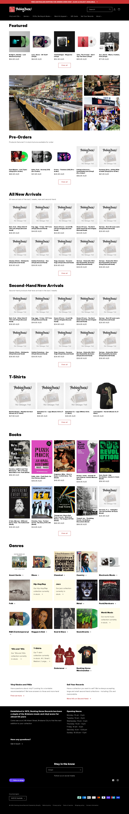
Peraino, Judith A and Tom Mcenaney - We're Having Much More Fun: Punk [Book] (19, 470)
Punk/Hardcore (106, 603)
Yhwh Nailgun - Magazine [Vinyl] (63, 55)
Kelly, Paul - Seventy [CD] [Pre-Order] (41, 170)
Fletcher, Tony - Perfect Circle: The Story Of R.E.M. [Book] (41, 522)
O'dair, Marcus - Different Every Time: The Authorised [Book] (19, 522)
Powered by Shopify (35, 805)
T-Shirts (37, 648)
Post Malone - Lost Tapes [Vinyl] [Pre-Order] (18, 170)
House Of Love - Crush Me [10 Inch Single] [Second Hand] (63, 228)
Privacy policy (57, 805)
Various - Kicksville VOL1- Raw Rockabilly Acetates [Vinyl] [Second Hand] (86, 262)
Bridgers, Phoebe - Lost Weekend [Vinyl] (17, 55)
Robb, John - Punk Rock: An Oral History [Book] (41, 477)
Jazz (58, 584)
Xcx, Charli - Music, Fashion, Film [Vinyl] (109, 55)
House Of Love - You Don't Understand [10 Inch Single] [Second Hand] (86, 228)
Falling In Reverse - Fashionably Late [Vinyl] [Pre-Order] (85, 171)
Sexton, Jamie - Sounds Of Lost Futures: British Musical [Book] (87, 477)
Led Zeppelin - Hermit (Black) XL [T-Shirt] (106, 412)
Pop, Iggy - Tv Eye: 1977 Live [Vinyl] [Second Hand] (42, 227)
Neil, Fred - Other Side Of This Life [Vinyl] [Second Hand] (18, 228)
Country (80, 575)
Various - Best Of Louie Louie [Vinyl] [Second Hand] (109, 227)
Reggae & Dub (38, 632)
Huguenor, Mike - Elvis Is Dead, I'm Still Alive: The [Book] (63, 475)
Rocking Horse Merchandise (84, 669)
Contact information (92, 805)
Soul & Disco (60, 632)
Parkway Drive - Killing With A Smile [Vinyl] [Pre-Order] (109, 170)
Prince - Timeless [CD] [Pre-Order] (64, 170)
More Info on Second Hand (77, 699)
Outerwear (59, 668)
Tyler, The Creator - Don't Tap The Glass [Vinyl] (86, 55)
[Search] (110, 9)
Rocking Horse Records (21, 805)
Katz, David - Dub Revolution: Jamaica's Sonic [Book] (109, 476)
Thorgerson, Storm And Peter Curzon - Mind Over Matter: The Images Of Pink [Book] (64, 518)
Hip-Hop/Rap (40, 584)
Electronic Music (107, 575)
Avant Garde (15, 575)
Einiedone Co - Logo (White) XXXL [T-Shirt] (77, 412)
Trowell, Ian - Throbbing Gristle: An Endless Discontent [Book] (85, 520)
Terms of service (68, 805)
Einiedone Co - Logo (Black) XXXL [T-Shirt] (50, 412)
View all (64, 65)
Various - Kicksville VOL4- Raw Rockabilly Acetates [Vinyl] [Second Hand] (108, 262)
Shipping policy (79, 805)
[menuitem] (15, 16)
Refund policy (47, 805)
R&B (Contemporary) (19, 632)
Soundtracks (83, 632)
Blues (34, 575)
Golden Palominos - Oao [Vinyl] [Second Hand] (40, 261)
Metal (79, 603)
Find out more (16, 696)
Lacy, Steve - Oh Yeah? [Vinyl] (40, 55)
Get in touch (15, 744)
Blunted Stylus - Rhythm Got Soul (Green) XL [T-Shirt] (21, 412)
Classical (58, 575)
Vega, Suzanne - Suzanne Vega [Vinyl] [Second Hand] (64, 261)
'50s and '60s (17, 649)
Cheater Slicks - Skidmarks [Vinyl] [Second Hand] (19, 261)
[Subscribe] (80, 770)
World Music (107, 612)
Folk (11, 603)
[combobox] (99, 9)
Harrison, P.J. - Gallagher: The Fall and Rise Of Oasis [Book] (108, 511)
